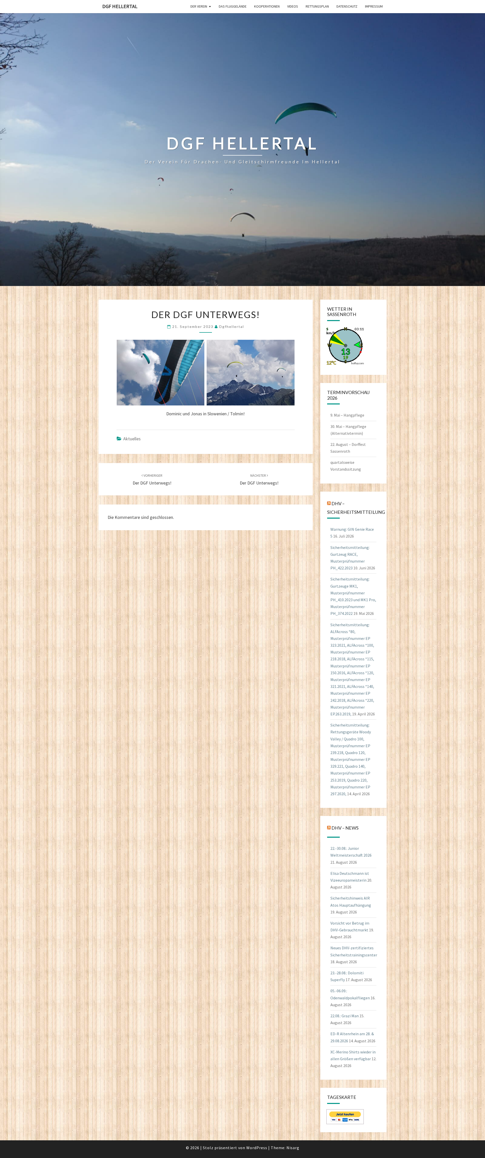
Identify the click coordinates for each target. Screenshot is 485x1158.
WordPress (256, 1147)
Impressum (374, 6)
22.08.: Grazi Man (344, 1015)
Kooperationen (267, 6)
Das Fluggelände (233, 6)
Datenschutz (346, 6)
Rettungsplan (317, 6)
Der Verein (198, 6)
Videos (292, 6)
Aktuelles (132, 439)
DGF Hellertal (119, 6)
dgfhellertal (231, 326)
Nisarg (292, 1147)
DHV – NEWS (344, 828)
